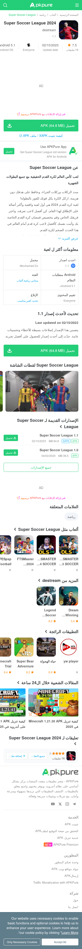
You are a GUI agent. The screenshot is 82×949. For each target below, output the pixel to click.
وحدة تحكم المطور (66, 862)
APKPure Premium (65, 844)
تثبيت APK (71, 824)
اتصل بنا (73, 907)
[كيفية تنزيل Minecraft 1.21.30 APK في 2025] (53, 702)
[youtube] (53, 804)
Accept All (60, 942)
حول (75, 900)
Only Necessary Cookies (22, 942)
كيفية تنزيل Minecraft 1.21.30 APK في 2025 (53, 724)
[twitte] (60, 804)
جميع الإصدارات (41, 467)
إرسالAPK (71, 875)
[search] (5, 5)
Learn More (70, 932)
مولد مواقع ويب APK (64, 869)
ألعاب (53, 15)
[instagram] (67, 804)
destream (49, 30)
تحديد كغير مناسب (27, 300)
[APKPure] (41, 5)
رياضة (42, 15)
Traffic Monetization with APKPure (55, 882)
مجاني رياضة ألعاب (27, 280)
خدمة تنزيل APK (67, 837)
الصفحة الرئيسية (69, 15)
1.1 (67, 266)
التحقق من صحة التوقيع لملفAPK (56, 831)
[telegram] (74, 804)
